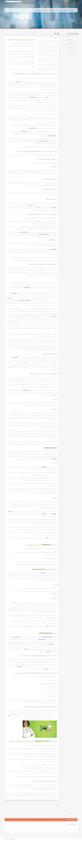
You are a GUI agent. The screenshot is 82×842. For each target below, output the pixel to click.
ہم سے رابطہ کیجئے (26, 5)
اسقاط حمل (69, 47)
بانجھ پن (70, 39)
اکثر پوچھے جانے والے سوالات (12, 5)
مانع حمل (70, 43)
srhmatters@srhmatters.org (30, 2)
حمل (72, 51)
